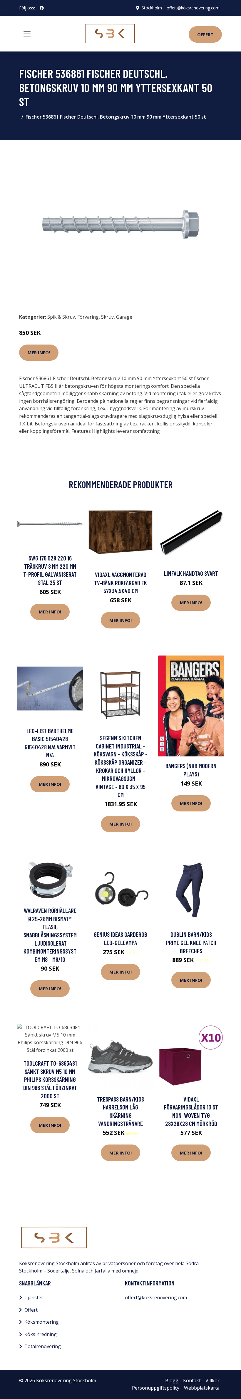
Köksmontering (41, 1322)
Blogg (171, 1380)
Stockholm (152, 8)
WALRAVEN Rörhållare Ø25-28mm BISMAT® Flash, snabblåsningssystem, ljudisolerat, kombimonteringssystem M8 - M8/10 (50, 935)
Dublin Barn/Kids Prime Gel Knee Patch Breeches (191, 942)
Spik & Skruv (61, 317)
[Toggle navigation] (27, 33)
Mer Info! (39, 352)
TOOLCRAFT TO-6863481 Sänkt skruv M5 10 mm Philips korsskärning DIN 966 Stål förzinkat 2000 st (50, 1079)
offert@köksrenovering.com (193, 8)
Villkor (212, 1380)
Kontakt (192, 1380)
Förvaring (88, 317)
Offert (205, 34)
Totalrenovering (42, 1346)
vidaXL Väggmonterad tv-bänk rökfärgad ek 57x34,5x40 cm (120, 582)
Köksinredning (40, 1334)
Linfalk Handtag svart (191, 573)
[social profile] (41, 8)
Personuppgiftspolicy (155, 1388)
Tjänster (33, 1297)
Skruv (107, 317)
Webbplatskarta (202, 1388)
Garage (124, 317)
